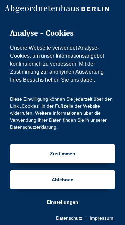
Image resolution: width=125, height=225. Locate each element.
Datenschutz (69, 218)
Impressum (101, 218)
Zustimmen (62, 153)
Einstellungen (62, 202)
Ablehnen (63, 179)
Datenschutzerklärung (33, 127)
